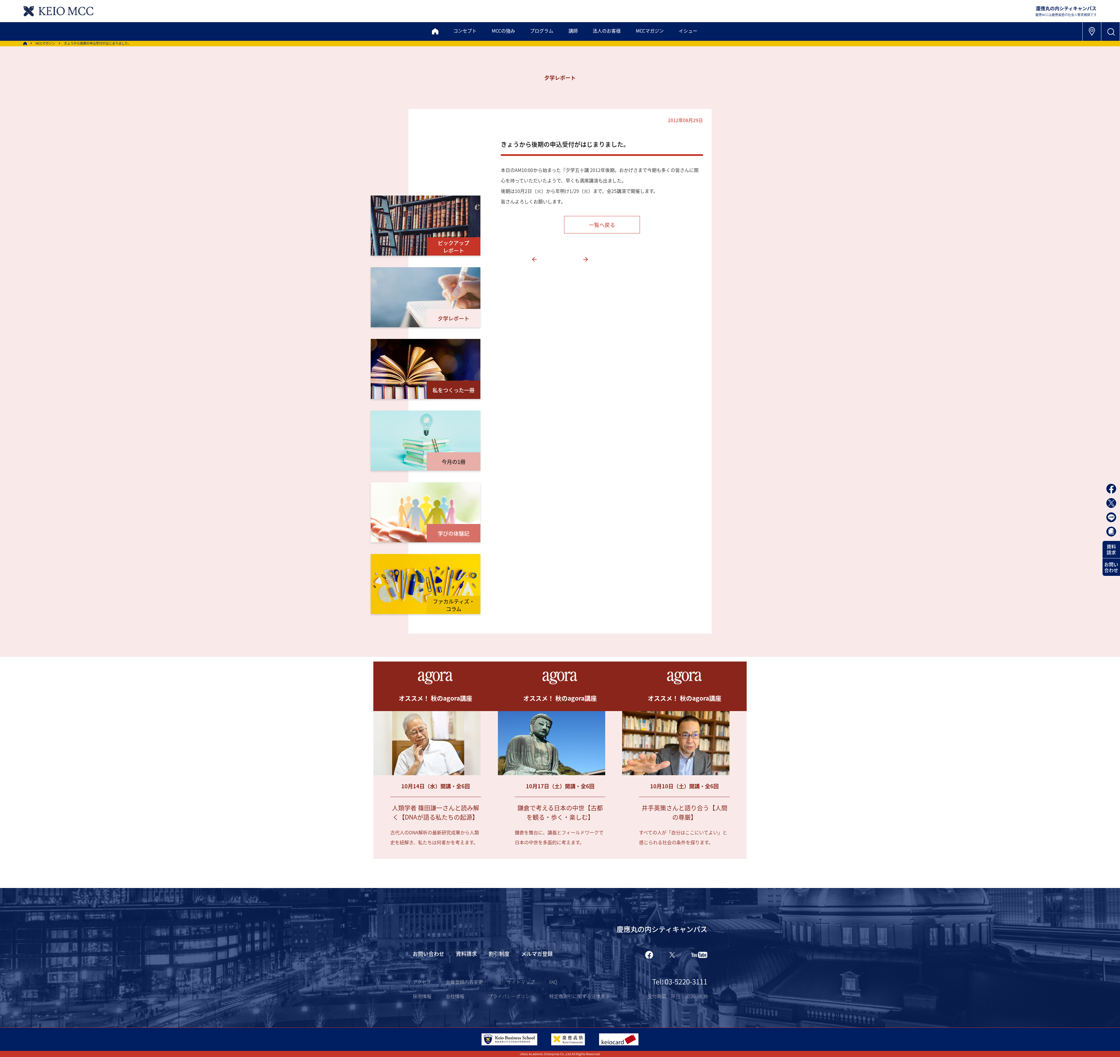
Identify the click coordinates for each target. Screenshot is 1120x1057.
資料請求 (1111, 549)
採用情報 (422, 996)
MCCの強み (503, 30)
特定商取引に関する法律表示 (579, 996)
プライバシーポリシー (511, 996)
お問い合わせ (1111, 567)
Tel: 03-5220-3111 (679, 981)
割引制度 (499, 953)
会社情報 (455, 996)
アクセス (422, 981)
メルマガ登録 (537, 953)
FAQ (553, 981)
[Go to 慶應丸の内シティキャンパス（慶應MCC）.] (25, 43)
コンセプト (465, 30)
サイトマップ (521, 981)
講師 (573, 30)
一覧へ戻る (602, 224)
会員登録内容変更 (464, 981)
